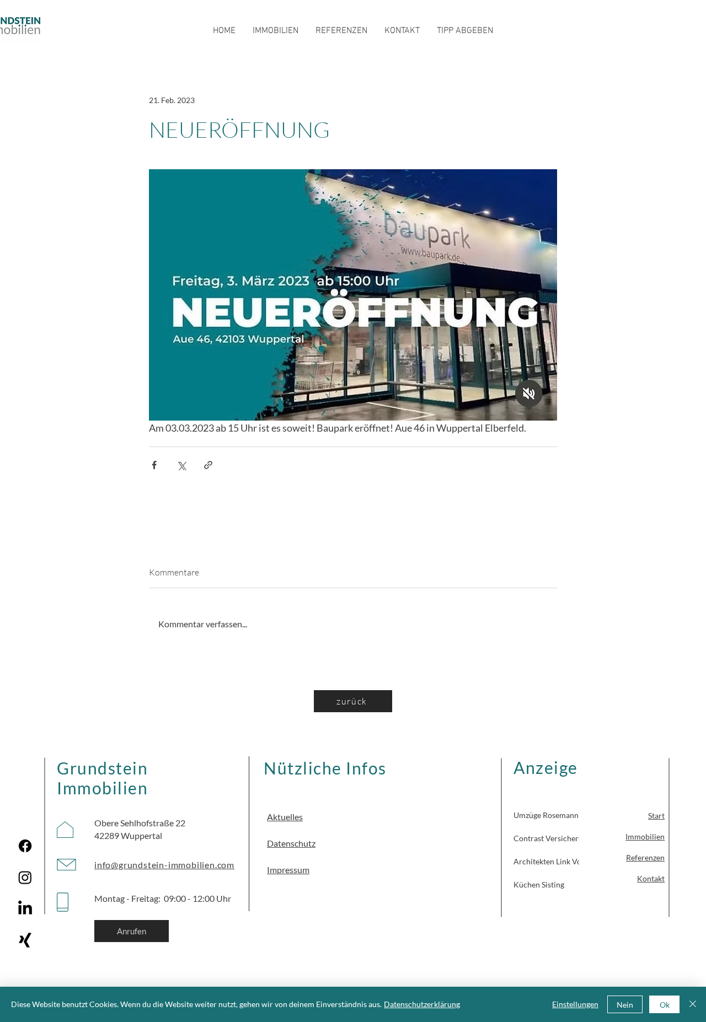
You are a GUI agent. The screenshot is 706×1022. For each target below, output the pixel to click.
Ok (665, 1004)
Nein (625, 1004)
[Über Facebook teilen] (154, 465)
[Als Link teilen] (208, 465)
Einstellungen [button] (575, 1004)
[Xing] (25, 940)
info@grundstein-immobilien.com (164, 864)
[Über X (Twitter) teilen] (181, 465)
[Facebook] (25, 845)
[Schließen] (692, 1004)
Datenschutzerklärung (422, 1004)
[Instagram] (25, 877)
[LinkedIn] (25, 908)
